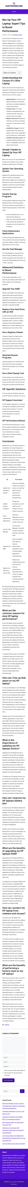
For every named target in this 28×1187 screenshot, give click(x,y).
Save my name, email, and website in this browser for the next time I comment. (14, 1073)
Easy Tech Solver (12, 1181)
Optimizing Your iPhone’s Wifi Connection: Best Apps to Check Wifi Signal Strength (13, 1130)
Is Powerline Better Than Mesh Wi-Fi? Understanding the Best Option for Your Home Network (13, 1138)
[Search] (22, 1091)
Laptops (6, 1024)
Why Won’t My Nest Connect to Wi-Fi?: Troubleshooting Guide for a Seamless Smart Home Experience (13, 1106)
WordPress (14, 1184)
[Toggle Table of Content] (18, 73)
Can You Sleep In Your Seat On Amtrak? (13, 1143)
